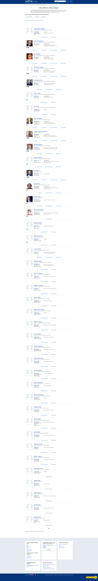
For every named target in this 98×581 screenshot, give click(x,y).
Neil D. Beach (37, 432)
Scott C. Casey (37, 93)
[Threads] (34, 574)
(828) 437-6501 (36, 495)
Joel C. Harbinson (38, 118)
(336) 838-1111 (36, 520)
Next (49, 528)
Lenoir (27, 548)
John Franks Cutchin (39, 358)
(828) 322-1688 (36, 385)
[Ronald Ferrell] (30, 519)
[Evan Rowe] (30, 173)
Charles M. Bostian (38, 346)
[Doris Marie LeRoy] (30, 471)
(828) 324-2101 (36, 507)
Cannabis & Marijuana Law (63, 544)
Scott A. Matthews (38, 382)
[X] (36, 574)
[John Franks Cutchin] (30, 361)
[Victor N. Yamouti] (30, 276)
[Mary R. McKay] (30, 336)
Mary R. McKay (37, 334)
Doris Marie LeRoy (38, 468)
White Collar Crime (62, 547)
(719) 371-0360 (36, 471)
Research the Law (37, 3)
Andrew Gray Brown (38, 394)
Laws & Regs (47, 3)
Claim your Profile (45, 566)
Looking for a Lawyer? (90, 577)
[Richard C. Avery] (30, 324)
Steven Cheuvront (38, 157)
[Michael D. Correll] (30, 446)
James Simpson (37, 492)
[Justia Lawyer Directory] (29, 1)
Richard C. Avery (38, 321)
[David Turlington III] (30, 43)
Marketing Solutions (57, 3)
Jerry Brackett (37, 504)
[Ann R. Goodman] (30, 373)
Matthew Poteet (38, 222)
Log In (68, 1)
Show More (49, 549)
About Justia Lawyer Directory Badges (48, 564)
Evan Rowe (36, 170)
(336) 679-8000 (36, 186)
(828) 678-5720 (36, 312)
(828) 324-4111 (36, 225)
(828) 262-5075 (36, 96)
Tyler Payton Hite (38, 80)
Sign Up (71, 1)
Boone (27, 545)
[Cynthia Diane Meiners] (30, 31)
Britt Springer (37, 54)
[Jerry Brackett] (30, 507)
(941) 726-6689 (36, 31)
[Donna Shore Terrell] (30, 212)
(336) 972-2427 (36, 251)
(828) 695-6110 (36, 300)
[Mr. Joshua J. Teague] (30, 69)
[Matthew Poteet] (30, 225)
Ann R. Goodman (38, 370)
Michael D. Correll (38, 444)
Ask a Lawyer (32, 3)
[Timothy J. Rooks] (30, 263)
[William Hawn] (30, 483)
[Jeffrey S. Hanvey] (30, 459)
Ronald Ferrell (37, 517)
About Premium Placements (47, 567)
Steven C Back (37, 196)
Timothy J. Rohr (37, 407)
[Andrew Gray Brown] (30, 397)
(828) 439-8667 (36, 349)
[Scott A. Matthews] (30, 385)
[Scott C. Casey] (30, 96)
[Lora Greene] (30, 186)
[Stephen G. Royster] (30, 288)
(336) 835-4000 (36, 397)
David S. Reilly (37, 297)
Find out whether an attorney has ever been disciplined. (32, 566)
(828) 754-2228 (36, 447)
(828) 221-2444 (36, 199)
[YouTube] (30, 574)
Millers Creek (28, 546)
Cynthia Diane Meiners (39, 28)
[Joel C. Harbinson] (30, 121)
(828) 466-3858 (36, 173)
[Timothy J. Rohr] (30, 409)
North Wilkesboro (29, 549)
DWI (59, 545)
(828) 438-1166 (36, 276)
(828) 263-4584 (36, 83)
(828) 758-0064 (36, 435)
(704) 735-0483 (36, 361)
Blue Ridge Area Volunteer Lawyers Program (48, 546)
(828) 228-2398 (36, 134)
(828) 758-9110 (36, 409)
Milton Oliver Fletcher (39, 309)
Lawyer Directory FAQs (46, 565)
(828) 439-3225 (36, 337)
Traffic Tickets (61, 546)
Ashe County (28, 555)
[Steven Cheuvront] (30, 160)
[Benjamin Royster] (30, 147)
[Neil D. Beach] (30, 434)
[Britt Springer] (30, 56)
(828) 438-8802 (36, 264)
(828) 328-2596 (36, 459)
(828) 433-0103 (36, 483)
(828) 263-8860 (36, 44)
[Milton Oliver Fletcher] (30, 312)
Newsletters (51, 3)
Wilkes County (29, 557)
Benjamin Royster (38, 144)
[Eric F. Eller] (30, 109)
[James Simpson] (30, 495)
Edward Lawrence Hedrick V (40, 131)
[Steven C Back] (30, 199)
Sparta (28, 547)
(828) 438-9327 (36, 238)
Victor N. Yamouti (38, 273)
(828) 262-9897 (36, 70)
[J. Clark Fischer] (30, 251)
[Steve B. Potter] (30, 421)
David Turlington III (38, 41)
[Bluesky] (35, 574)
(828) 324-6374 (36, 373)
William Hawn (37, 480)
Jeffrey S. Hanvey (38, 456)
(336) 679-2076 (36, 212)
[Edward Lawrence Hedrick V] (30, 134)
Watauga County (29, 556)
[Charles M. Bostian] (30, 348)
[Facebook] (31, 574)
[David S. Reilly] (30, 300)
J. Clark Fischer (37, 249)
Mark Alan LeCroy (38, 236)
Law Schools (42, 3)
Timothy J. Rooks (38, 261)
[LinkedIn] (29, 574)
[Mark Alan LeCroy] (30, 238)
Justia (28, 574)
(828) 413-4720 (36, 160)
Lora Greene (37, 183)
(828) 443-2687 (36, 324)
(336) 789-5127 (36, 147)
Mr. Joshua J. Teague (39, 67)
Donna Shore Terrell (38, 209)
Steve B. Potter (37, 419)
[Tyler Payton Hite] (30, 82)
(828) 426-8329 (36, 422)
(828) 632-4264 (36, 121)
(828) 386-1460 (36, 109)
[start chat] (95, 577)
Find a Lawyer (27, 3)
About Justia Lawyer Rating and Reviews (49, 568)
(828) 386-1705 (36, 57)
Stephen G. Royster (38, 285)
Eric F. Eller (36, 106)
